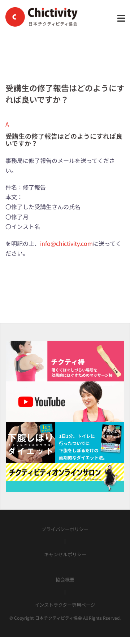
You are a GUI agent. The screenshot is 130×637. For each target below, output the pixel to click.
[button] (65, 133)
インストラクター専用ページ (65, 604)
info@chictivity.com (66, 243)
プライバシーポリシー (65, 529)
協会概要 (65, 579)
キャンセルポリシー (65, 554)
